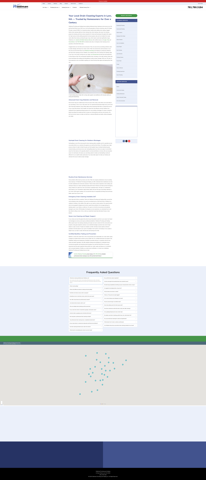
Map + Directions (109, 455)
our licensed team (95, 54)
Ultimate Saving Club (84, 7)
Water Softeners (120, 67)
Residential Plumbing (120, 25)
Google (105, 40)
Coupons (66, 3)
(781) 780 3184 (103, 474)
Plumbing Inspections (121, 71)
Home (44, 3)
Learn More (131, 338)
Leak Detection (119, 53)
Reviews (55, 3)
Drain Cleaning (119, 50)
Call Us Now (200, 3)
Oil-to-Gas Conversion (121, 100)
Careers (49, 3)
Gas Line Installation (120, 43)
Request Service (112, 141)
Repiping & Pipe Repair (121, 36)
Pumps (118, 64)
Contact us (81, 3)
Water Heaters (119, 32)
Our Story (45, 7)
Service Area (73, 3)
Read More (103, 441)
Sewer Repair (119, 46)
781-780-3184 (109, 457)
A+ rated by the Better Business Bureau (83, 40)
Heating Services (65, 7)
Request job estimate (126, 15)
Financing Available (103, 1)
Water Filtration (119, 39)
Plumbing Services (54, 7)
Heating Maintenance (120, 93)
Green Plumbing (120, 75)
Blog (61, 3)
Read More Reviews (101, 141)
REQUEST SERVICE (129, 462)
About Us (126, 139)
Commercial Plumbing (121, 29)
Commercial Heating (120, 90)
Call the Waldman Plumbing (80, 254)
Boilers (118, 86)
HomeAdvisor (72, 41)
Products (75, 7)
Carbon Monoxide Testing (121, 97)
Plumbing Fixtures (120, 57)
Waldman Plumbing (89, 50)
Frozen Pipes (119, 60)
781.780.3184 (195, 7)
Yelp (108, 40)
